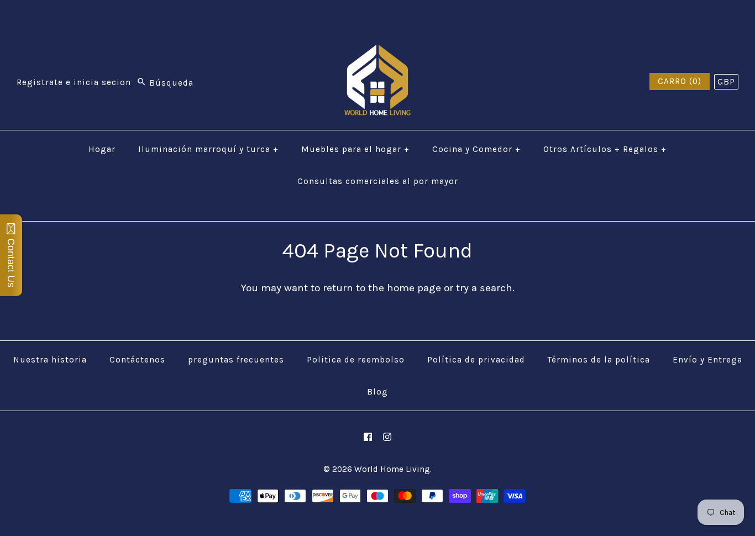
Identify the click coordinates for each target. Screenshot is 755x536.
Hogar (102, 149)
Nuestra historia (50, 360)
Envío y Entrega (707, 360)
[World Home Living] (377, 53)
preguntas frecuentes (236, 360)
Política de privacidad (476, 360)
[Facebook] (368, 437)
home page (414, 288)
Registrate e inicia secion (74, 83)
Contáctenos (137, 360)
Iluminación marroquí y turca (208, 149)
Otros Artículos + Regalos (605, 149)
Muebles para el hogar (355, 149)
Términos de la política (599, 360)
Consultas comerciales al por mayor (377, 181)
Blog (377, 392)
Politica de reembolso (356, 360)
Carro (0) (679, 81)
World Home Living (392, 469)
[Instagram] (387, 437)
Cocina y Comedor (476, 149)
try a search (484, 288)
